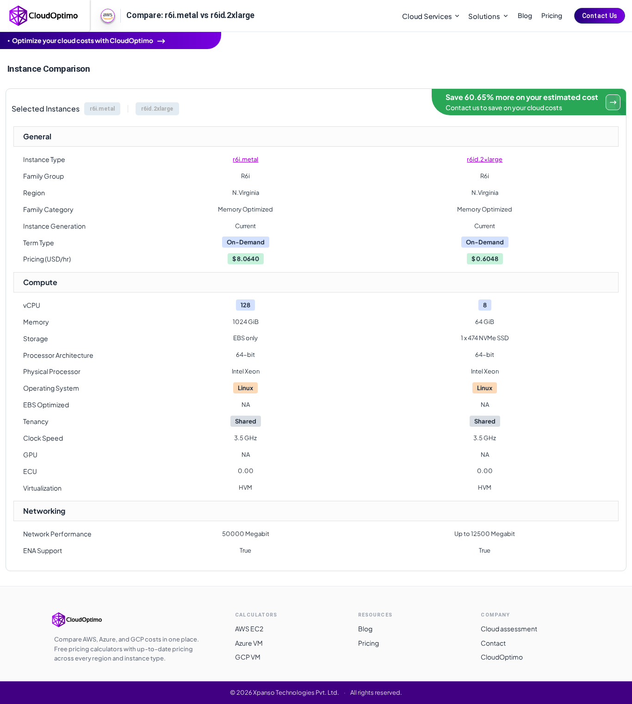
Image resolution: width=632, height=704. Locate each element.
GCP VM (247, 657)
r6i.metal (245, 159)
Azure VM (249, 643)
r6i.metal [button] (102, 109)
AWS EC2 (249, 628)
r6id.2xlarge (484, 159)
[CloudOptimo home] (44, 15)
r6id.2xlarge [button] (157, 109)
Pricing (551, 15)
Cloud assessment (509, 628)
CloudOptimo (502, 657)
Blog (525, 15)
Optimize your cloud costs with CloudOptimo (82, 40)
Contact (493, 643)
